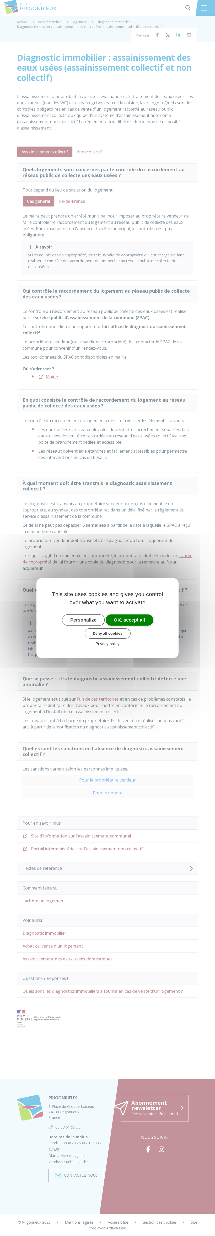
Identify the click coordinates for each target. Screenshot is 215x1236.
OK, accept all (129, 619)
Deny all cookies (107, 633)
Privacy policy (107, 644)
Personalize (83, 619)
